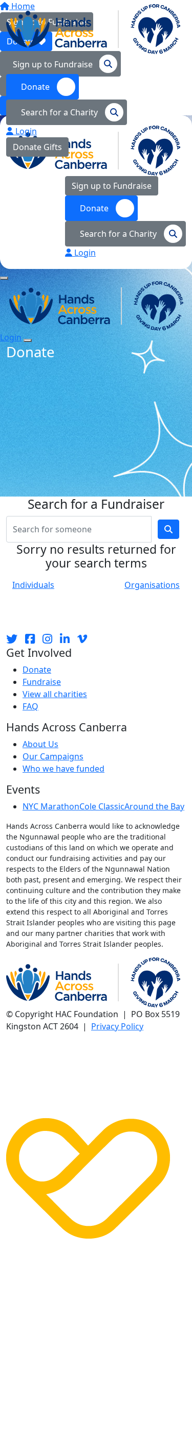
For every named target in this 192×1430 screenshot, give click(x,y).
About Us (40, 744)
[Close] (28, 340)
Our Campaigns (53, 756)
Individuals (33, 584)
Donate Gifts (37, 147)
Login (25, 131)
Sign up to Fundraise (53, 64)
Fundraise (42, 681)
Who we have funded (63, 768)
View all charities (55, 694)
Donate (36, 86)
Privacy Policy (117, 1026)
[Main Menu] (4, 278)
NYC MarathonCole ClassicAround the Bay (103, 806)
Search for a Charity (60, 112)
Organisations (152, 584)
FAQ (30, 706)
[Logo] (93, 28)
